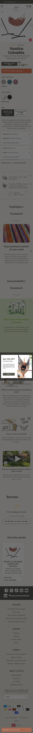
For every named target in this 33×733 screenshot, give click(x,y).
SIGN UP (9, 374)
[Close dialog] (31, 356)
